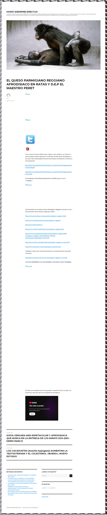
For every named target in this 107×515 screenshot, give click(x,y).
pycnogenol (52, 487)
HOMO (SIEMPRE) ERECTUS (22, 11)
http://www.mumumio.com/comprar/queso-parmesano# (43, 246)
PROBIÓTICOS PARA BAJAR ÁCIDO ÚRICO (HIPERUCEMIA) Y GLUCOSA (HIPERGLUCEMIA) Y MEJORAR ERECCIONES (20, 488)
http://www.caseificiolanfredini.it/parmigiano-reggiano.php (44, 229)
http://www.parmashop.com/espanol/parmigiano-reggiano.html (45, 216)
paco (8, 98)
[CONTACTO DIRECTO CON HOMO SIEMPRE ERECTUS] (48, 149)
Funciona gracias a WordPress (30, 507)
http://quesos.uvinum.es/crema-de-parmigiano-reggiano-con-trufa (46, 257)
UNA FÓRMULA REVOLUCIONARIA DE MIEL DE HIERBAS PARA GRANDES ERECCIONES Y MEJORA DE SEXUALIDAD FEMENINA (22, 493)
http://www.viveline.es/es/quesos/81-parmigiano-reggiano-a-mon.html (47, 242)
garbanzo (44, 487)
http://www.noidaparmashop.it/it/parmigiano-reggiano (43, 220)
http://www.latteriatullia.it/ (33, 225)
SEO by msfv (45, 496)
